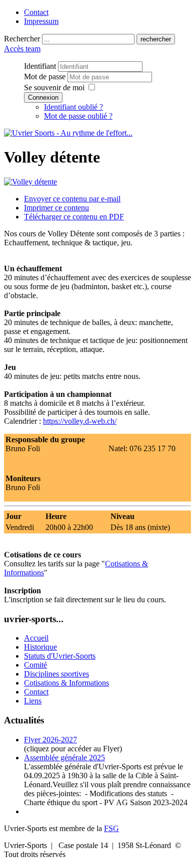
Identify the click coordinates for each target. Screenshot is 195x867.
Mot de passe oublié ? (78, 116)
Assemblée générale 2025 (64, 757)
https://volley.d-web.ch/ (79, 421)
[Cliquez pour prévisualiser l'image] (30, 181)
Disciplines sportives (56, 674)
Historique (40, 647)
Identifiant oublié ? (73, 107)
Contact (36, 12)
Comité (35, 665)
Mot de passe (46, 76)
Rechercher (22, 38)
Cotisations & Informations (66, 683)
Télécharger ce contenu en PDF (74, 216)
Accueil (36, 638)
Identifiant (40, 66)
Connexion (43, 97)
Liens (33, 700)
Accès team (22, 48)
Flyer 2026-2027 (50, 739)
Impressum (41, 21)
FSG (111, 828)
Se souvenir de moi (54, 87)
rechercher (155, 39)
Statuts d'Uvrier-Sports (60, 656)
